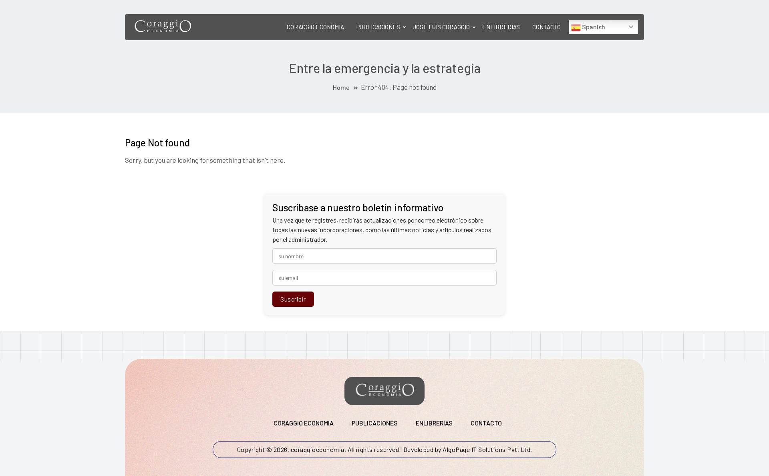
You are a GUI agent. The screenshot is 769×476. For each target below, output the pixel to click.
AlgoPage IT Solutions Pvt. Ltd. (487, 449)
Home (341, 87)
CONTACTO (546, 26)
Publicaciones (378, 26)
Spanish (593, 26)
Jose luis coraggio (441, 26)
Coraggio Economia (315, 26)
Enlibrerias (501, 26)
